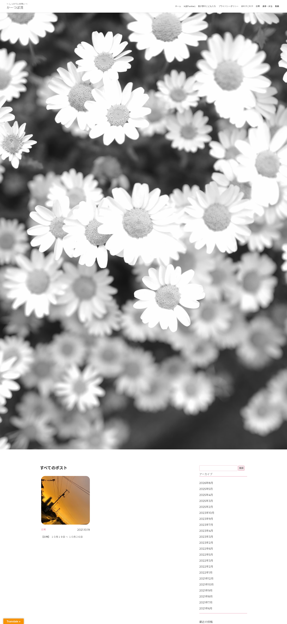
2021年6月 (205, 608)
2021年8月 (206, 596)
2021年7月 (205, 602)
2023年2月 (206, 542)
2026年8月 (206, 483)
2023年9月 (206, 518)
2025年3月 (206, 501)
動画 (277, 6)
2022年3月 (206, 560)
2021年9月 (205, 590)
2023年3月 (206, 536)
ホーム (178, 6)
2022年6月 (206, 548)
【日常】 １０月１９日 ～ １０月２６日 (62, 536)
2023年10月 (206, 512)
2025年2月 (206, 506)
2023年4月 (206, 530)
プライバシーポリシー (229, 6)
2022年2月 (206, 566)
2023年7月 (206, 524)
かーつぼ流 (15, 8)
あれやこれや (247, 6)
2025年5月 (206, 489)
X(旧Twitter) (189, 6)
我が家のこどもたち (207, 6)
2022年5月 (206, 554)
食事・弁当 (267, 6)
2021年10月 (206, 584)
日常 (258, 6)
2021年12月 (206, 578)
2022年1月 (205, 572)
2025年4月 (206, 495)
